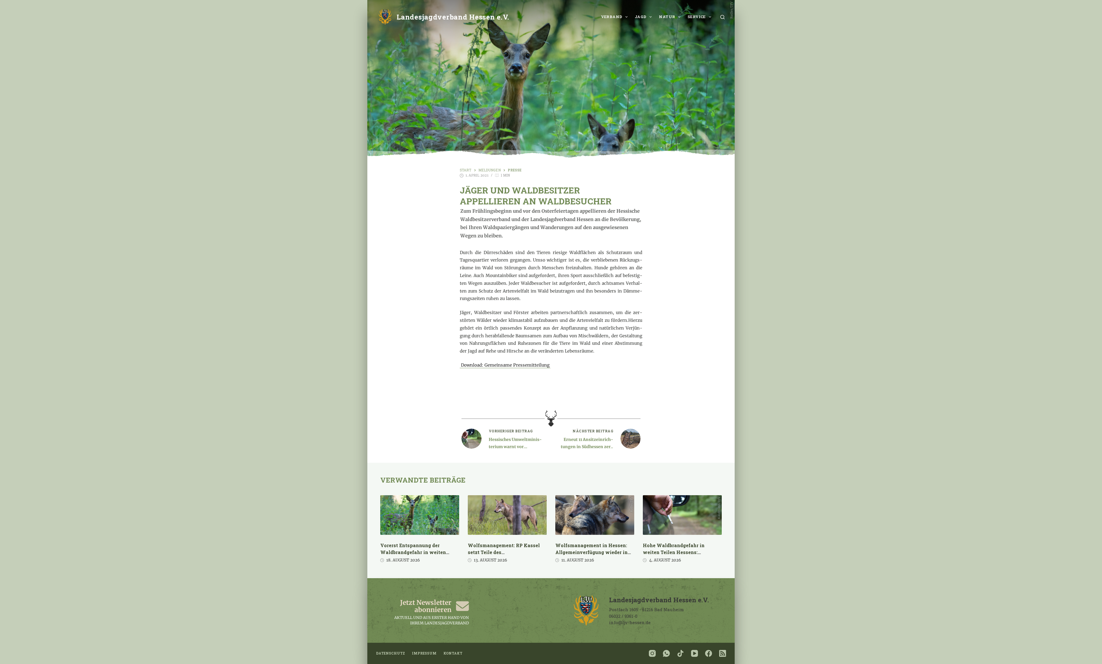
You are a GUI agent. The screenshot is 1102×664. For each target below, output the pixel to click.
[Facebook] (708, 653)
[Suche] (722, 17)
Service (697, 16)
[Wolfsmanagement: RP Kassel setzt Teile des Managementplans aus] (507, 515)
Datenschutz (390, 653)
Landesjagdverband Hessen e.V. (453, 16)
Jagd (641, 16)
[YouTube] (694, 653)
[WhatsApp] (666, 653)
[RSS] (722, 653)
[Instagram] (652, 653)
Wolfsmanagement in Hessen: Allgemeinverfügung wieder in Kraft (591, 552)
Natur (667, 16)
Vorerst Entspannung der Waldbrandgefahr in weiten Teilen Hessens (413, 552)
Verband (611, 16)
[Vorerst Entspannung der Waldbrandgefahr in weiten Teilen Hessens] (419, 515)
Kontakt (452, 653)
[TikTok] (680, 653)
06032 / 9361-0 (623, 616)
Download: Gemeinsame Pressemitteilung (505, 365)
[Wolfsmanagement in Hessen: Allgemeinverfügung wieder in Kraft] (594, 515)
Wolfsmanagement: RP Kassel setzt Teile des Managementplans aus (504, 552)
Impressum (424, 653)
